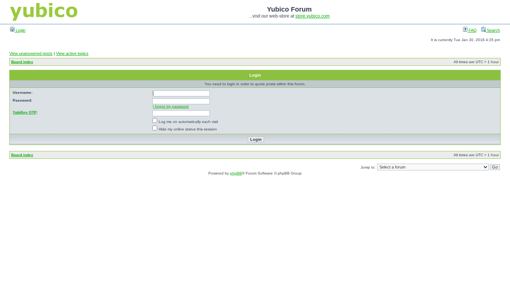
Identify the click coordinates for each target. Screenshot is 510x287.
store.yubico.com (312, 16)
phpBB (236, 173)
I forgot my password (171, 106)
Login (20, 30)
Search (493, 30)
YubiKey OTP (25, 112)
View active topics (72, 53)
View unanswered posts (31, 53)
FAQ (472, 30)
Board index (22, 62)
